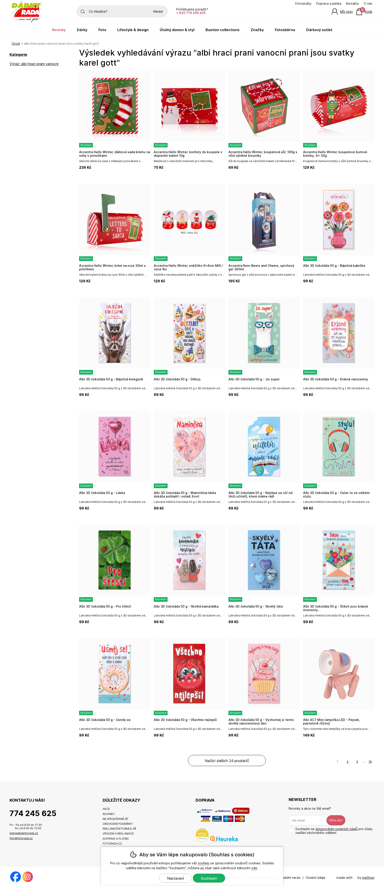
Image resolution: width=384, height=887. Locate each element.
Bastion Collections (223, 30)
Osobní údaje (315, 877)
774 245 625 (33, 813)
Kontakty (352, 3)
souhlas (203, 863)
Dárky (82, 30)
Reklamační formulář (119, 828)
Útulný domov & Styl (177, 30)
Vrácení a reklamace (118, 833)
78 (370, 761)
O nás (368, 3)
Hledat (158, 11)
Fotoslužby (303, 3)
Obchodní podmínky (118, 823)
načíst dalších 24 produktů (227, 761)
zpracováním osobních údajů (336, 829)
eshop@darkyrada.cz (24, 833)
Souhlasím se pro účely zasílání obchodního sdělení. (333, 831)
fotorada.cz (112, 843)
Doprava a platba (328, 3)
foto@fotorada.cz (21, 838)
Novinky (59, 30)
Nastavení (175, 878)
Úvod (16, 43)
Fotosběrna (285, 30)
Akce (106, 809)
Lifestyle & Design (133, 30)
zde (254, 868)
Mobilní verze (290, 877)
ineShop (368, 877)
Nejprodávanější (115, 819)
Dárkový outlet (319, 30)
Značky (257, 30)
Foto (102, 30)
